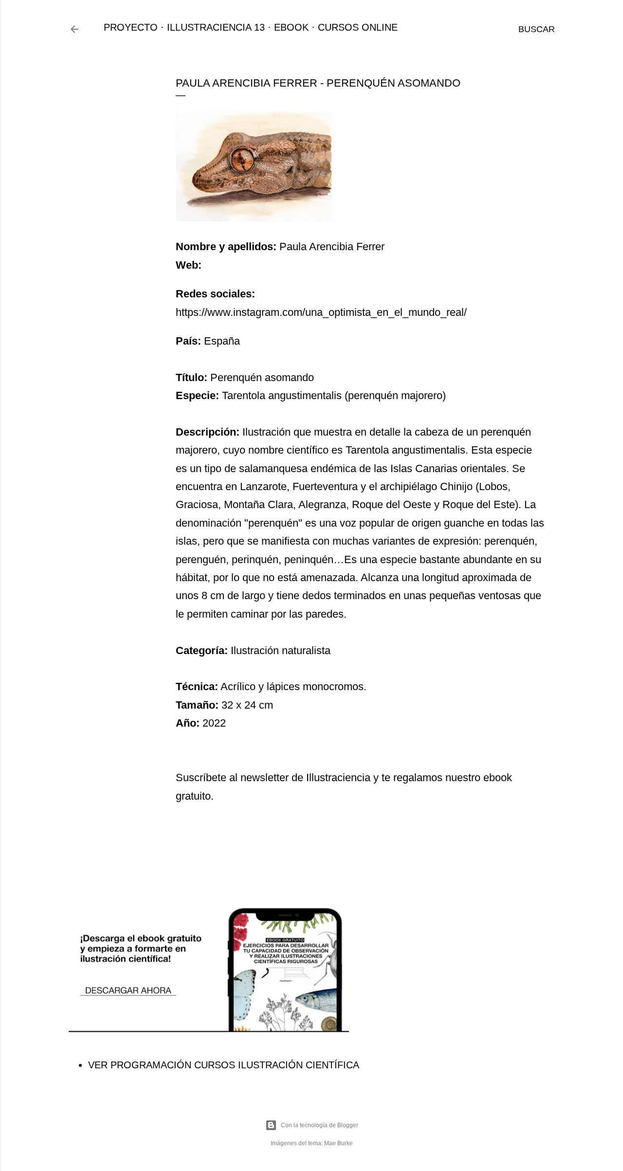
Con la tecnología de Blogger (319, 1125)
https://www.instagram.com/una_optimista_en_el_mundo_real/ (321, 312)
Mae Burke (338, 1143)
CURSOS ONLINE (358, 27)
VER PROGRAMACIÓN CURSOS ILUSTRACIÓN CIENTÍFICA (223, 1065)
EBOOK (291, 27)
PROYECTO (131, 27)
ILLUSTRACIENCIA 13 (216, 27)
